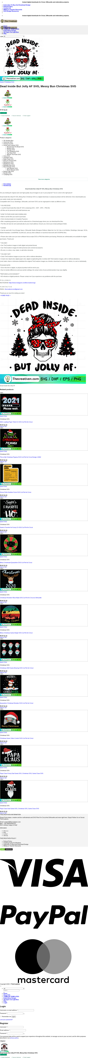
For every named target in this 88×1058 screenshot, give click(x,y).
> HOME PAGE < (5, 295)
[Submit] (4, 992)
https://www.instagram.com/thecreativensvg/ (22, 282)
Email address (5, 1030)
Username (3, 1027)
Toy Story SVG (11, 153)
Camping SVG (7, 174)
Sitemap (5, 835)
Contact (5, 834)
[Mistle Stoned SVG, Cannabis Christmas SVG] (7, 107)
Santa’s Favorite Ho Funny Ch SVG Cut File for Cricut (16, 527)
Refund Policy (8, 6)
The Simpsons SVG (13, 151)
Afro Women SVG (12, 168)
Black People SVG (9, 167)
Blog (4, 832)
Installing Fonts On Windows (12, 843)
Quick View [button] (3, 416)
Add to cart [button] (3, 426)
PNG (4, 33)
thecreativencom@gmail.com (14, 289)
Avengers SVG (8, 157)
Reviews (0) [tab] (7, 185)
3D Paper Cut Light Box (11, 32)
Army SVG (6, 156)
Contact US (7, 8)
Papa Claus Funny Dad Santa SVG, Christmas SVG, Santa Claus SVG (21, 773)
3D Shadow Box (8, 140)
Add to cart (3, 113)
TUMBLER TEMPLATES (11, 29)
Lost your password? (6, 1019)
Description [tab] (7, 184)
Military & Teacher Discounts (12, 9)
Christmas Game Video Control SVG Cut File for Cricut (16, 738)
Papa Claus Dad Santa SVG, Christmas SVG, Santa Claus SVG (19, 808)
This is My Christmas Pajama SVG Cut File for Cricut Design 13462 (20, 457)
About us (5, 831)
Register (3, 1041)
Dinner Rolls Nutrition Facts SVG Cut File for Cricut (15, 492)
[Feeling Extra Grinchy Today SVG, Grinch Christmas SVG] (7, 98)
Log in (13, 1016)
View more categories (44, 179)
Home (5, 26)
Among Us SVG (8, 143)
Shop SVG (6, 27)
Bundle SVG (7, 173)
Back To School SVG (9, 160)
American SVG (8, 142)
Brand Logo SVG (8, 171)
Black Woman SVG (13, 170)
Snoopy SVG (11, 150)
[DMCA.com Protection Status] (6, 850)
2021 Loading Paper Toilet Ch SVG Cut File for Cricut (16, 422)
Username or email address (9, 1010)
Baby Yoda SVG (8, 159)
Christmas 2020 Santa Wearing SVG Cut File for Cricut (16, 668)
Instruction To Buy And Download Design (16, 5)
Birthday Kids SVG (9, 165)
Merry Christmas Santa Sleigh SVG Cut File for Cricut (16, 633)
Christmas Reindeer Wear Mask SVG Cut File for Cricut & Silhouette (21, 597)
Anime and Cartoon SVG (11, 145)
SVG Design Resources (11, 11)
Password (3, 1013)
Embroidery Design (9, 30)
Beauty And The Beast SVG (15, 147)
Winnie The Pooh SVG (14, 154)
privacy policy (14, 1038)
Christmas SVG (9, 82)
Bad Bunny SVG (8, 162)
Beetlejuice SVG (8, 163)
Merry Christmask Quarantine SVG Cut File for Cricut (16, 562)
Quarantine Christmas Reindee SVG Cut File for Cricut (16, 703)
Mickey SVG (10, 148)
